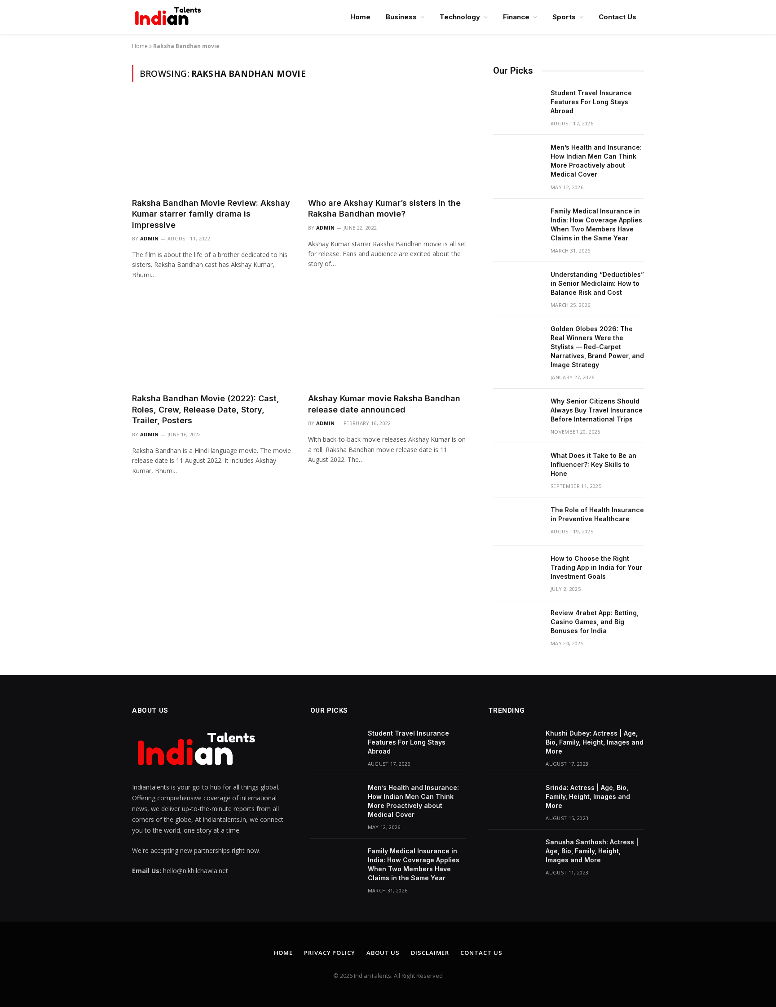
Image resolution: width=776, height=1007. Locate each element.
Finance (516, 17)
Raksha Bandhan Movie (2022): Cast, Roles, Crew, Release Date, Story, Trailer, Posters (205, 409)
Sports (564, 17)
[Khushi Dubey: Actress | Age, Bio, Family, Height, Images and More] (513, 745)
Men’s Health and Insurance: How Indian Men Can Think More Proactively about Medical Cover (596, 160)
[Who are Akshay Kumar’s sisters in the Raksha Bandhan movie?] (388, 145)
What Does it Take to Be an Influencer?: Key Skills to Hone (593, 464)
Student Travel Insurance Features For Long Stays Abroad (591, 102)
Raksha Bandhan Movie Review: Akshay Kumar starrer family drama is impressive (211, 214)
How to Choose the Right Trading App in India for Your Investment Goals (596, 567)
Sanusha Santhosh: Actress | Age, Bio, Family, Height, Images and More (592, 851)
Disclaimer (430, 953)
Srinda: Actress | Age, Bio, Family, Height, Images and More (588, 796)
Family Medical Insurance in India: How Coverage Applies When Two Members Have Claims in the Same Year (596, 224)
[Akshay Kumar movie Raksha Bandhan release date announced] (388, 341)
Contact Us (617, 17)
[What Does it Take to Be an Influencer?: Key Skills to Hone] (517, 467)
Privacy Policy (329, 953)
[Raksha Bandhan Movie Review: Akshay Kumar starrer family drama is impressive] (212, 145)
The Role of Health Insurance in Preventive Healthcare (597, 514)
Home (360, 17)
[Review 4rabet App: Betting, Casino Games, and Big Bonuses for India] (517, 625)
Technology (460, 17)
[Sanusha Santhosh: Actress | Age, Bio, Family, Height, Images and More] (513, 854)
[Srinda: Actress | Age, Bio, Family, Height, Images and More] (513, 799)
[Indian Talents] (169, 17)
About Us (383, 953)
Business (401, 17)
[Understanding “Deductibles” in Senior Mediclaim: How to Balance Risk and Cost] (517, 286)
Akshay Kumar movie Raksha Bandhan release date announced (384, 404)
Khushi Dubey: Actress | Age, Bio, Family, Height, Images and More (595, 742)
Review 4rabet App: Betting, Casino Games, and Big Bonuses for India (595, 621)
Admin (149, 238)
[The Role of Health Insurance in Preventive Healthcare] (517, 522)
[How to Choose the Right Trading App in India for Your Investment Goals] (517, 570)
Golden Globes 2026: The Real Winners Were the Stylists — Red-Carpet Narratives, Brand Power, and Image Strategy (597, 346)
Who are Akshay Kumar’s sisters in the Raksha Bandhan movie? (384, 208)
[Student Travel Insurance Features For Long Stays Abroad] (517, 105)
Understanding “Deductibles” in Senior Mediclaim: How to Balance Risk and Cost (597, 283)
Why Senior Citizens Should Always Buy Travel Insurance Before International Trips (597, 410)
